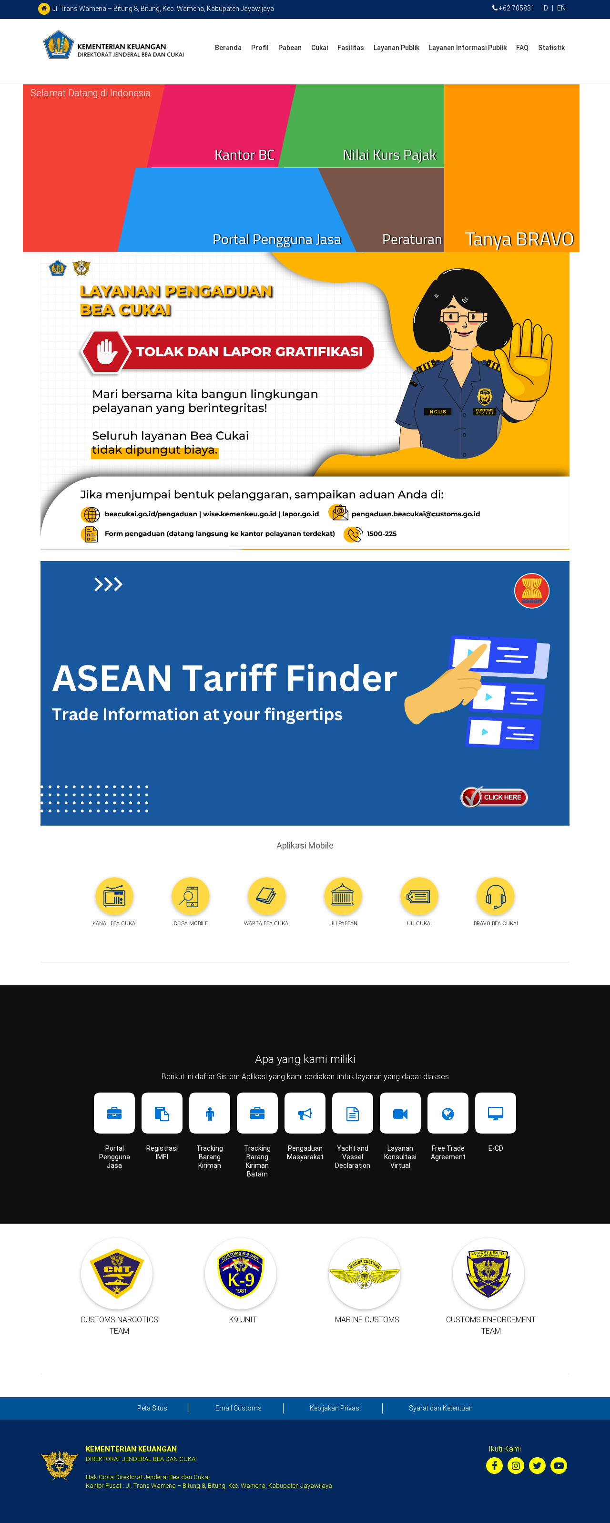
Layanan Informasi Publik (468, 47)
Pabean (290, 47)
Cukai (319, 47)
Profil (260, 47)
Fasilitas (350, 47)
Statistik (551, 47)
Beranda (228, 47)
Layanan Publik (396, 47)
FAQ (522, 47)
